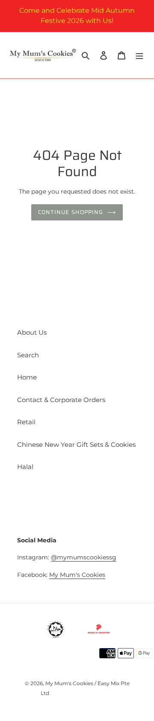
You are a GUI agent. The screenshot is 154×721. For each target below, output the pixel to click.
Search (28, 355)
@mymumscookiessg (83, 557)
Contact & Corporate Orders (61, 400)
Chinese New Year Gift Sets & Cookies (76, 444)
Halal (25, 467)
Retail (26, 422)
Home (27, 377)
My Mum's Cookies (77, 575)
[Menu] (139, 55)
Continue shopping (70, 212)
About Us (32, 332)
